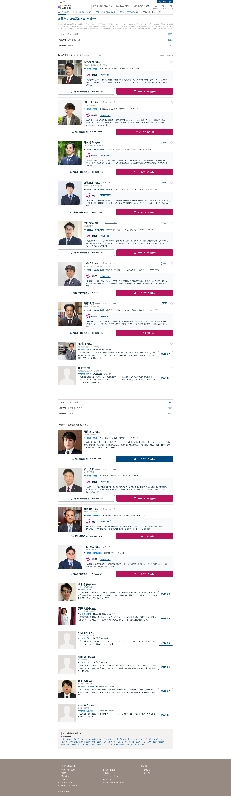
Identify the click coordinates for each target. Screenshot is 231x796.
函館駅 (104, 476)
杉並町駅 (105, 438)
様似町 (127, 744)
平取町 (110, 744)
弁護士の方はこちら (165, 2)
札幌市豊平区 (91, 711)
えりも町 (133, 744)
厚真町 (80, 744)
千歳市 (88, 638)
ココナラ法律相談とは (68, 770)
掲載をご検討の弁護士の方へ (114, 782)
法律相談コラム (66, 776)
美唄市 (94, 739)
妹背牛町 (125, 742)
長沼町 (94, 742)
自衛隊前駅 (109, 515)
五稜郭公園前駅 (101, 614)
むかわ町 (99, 744)
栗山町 (99, 742)
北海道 (89, 69)
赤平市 (110, 739)
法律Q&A (63, 773)
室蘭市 (95, 69)
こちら (99, 55)
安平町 (92, 744)
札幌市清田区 (97, 553)
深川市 (145, 739)
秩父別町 (132, 742)
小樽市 (63, 739)
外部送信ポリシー (109, 779)
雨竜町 (138, 742)
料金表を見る (105, 75)
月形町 (105, 742)
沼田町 (149, 742)
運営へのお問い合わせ (68, 785)
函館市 (95, 438)
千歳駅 (98, 638)
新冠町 (116, 744)
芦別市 (99, 739)
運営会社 (147, 770)
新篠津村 (82, 742)
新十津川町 (117, 742)
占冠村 (155, 742)
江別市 (105, 739)
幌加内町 (161, 742)
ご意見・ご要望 (109, 770)
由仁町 (88, 742)
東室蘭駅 (105, 69)
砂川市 (133, 739)
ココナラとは (65, 779)
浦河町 (121, 744)
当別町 (76, 742)
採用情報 (147, 773)
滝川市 (127, 739)
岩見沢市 (81, 739)
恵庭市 (156, 739)
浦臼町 (110, 742)
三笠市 (116, 739)
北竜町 (144, 742)
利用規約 (106, 773)
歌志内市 (139, 739)
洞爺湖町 (86, 744)
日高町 (105, 744)
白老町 (74, 744)
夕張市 (74, 739)
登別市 (88, 590)
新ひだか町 (141, 744)
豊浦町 (63, 744)
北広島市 (64, 742)
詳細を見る (165, 354)
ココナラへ (63, 2)
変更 (170, 34)
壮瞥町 (69, 744)
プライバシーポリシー (111, 776)
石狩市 (70, 742)
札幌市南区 (96, 515)
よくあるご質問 (66, 782)
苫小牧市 (88, 739)
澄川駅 (102, 711)
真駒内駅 (102, 686)
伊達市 (162, 739)
